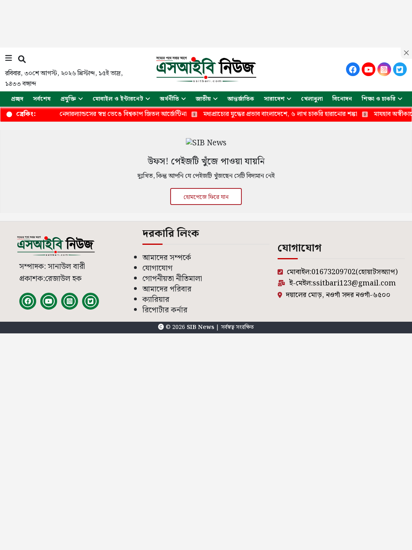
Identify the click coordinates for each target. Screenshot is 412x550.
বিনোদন (342, 99)
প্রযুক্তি (68, 99)
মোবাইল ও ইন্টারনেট (118, 99)
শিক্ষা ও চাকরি (379, 99)
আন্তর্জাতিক (240, 99)
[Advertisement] (206, 22)
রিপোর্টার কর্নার (164, 310)
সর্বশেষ (42, 99)
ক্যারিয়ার (155, 300)
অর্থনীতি (169, 99)
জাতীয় (203, 99)
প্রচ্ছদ (17, 99)
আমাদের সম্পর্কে (166, 258)
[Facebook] (353, 69)
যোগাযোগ (157, 268)
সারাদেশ (274, 99)
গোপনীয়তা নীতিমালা (172, 279)
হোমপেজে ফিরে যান (206, 197)
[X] (400, 69)
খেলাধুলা (312, 99)
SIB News (201, 327)
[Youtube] (368, 69)
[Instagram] (384, 69)
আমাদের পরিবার (167, 289)
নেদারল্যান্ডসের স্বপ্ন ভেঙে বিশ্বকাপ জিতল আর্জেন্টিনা (114, 114)
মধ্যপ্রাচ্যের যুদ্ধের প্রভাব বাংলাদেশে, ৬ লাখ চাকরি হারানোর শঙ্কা (271, 114)
